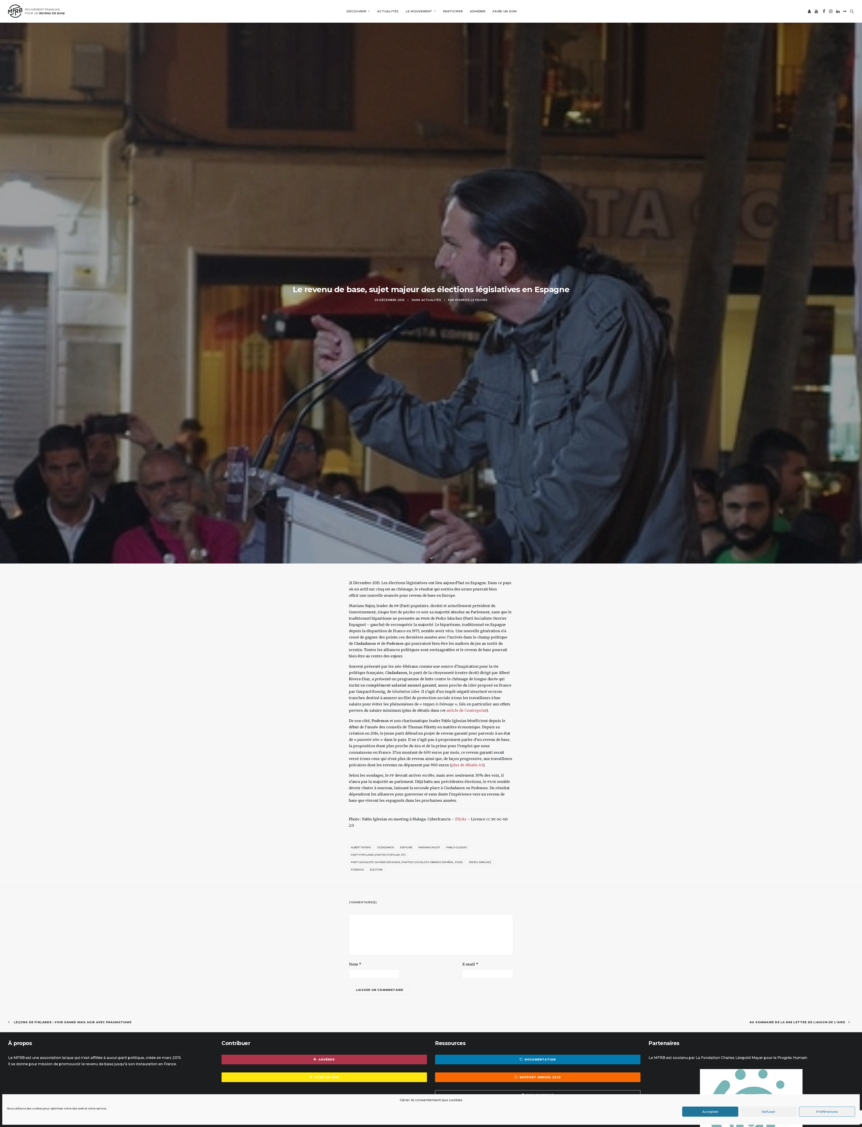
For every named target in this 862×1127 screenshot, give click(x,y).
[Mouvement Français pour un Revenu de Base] (36, 11)
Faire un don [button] (326, 1077)
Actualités (388, 11)
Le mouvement (419, 11)
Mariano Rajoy (429, 847)
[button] (809, 11)
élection (376, 869)
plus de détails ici (467, 765)
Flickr (460, 819)
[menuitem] (358, 11)
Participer (453, 11)
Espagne (406, 847)
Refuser (769, 1111)
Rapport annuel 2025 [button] (540, 1077)
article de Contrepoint (466, 710)
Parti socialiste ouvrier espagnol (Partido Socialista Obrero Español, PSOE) (407, 862)
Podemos (357, 869)
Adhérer (478, 11)
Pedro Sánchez (480, 862)
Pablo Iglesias (456, 847)
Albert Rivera (361, 847)
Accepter (710, 1111)
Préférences (827, 1111)
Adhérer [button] (326, 1059)
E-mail (470, 964)
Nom (355, 964)
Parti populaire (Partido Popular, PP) (378, 854)
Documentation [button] (540, 1059)
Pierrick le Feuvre (471, 300)
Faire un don (505, 11)
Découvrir (356, 11)
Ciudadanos (385, 847)
